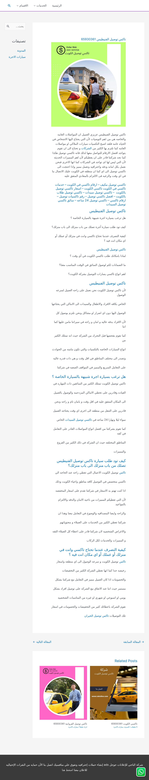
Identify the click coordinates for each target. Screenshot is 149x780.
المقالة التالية (42, 642)
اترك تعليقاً (83, 727)
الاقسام (23, 5)
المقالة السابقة (133, 642)
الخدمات (42, 5)
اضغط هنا (67, 770)
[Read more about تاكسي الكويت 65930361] (113, 692)
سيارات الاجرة (118, 727)
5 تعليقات (134, 727)
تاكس (122, 472)
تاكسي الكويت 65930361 (124, 723)
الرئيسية (57, 5)
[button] (9, 5)
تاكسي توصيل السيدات (78, 419)
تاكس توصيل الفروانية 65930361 (70, 723)
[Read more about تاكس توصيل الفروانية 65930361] (63, 692)
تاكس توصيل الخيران (96, 615)
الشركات (86, 148)
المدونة (126, 727)
